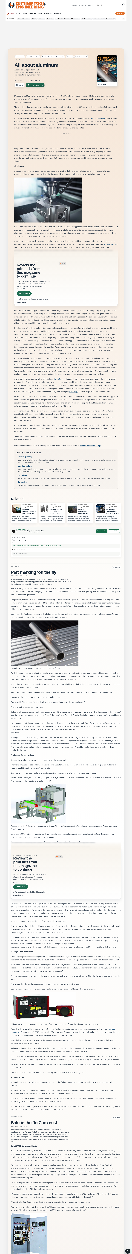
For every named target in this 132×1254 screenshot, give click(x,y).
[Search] (123, 5)
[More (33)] (123, 19)
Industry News (21, 13)
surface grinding (111, 244)
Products (32, 13)
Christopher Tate (35, 80)
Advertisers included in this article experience (32, 300)
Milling (34, 18)
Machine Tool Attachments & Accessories (67, 18)
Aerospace (50, 18)
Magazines (48, 13)
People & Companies (23, 18)
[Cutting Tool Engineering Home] (27, 5)
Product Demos (86, 18)
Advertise (82, 5)
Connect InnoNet (101, 531)
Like (14, 541)
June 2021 (14, 576)
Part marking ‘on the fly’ (34, 572)
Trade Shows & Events (81, 56)
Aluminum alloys (98, 118)
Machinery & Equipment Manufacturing (104, 18)
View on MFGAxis (114, 531)
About (74, 5)
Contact (91, 5)
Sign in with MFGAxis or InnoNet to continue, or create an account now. (37, 545)
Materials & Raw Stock (33, 56)
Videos (40, 13)
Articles (10, 13)
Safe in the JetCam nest (34, 1122)
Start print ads (24, 293)
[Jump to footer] (127, 1251)
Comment (28, 541)
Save (20, 541)
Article (17, 59)
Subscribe (120, 13)
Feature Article (20, 56)
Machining (41, 18)
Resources (58, 13)
